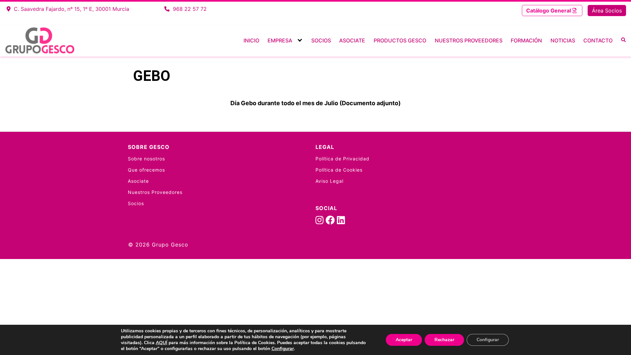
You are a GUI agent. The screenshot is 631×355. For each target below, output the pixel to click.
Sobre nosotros (146, 158)
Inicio (251, 40)
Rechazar (444, 340)
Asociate (352, 40)
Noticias (562, 40)
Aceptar (404, 340)
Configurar (282, 349)
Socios (321, 40)
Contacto (598, 40)
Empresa (280, 40)
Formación (526, 40)
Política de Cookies (339, 170)
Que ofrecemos (146, 170)
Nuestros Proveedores (468, 40)
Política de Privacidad (342, 158)
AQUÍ (161, 343)
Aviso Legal (329, 181)
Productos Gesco (400, 40)
